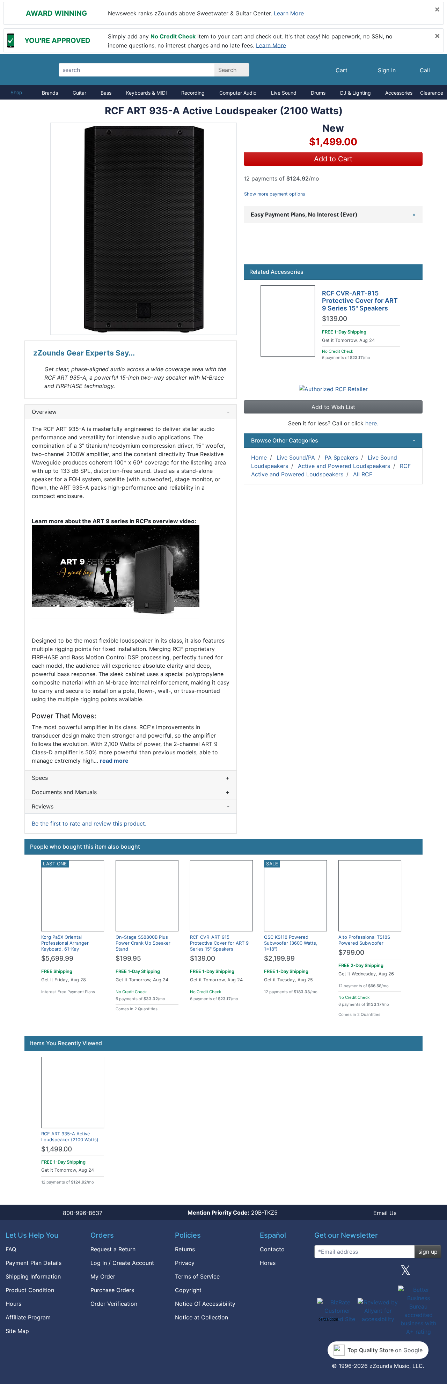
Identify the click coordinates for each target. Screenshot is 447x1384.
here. (371, 423)
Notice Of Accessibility (205, 1303)
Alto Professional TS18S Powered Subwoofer (364, 940)
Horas (268, 1262)
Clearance (431, 93)
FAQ (11, 1249)
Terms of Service (197, 1276)
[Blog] (322, 1272)
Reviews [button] (130, 806)
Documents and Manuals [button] (130, 792)
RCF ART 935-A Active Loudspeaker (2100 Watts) (69, 1136)
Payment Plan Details (33, 1262)
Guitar (79, 93)
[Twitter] (405, 1272)
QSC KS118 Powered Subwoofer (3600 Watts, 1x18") (290, 943)
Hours (13, 1303)
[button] (143, 229)
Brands (50, 93)
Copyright (188, 1290)
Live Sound (283, 93)
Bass (106, 93)
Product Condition (30, 1290)
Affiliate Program (28, 1317)
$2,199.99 (279, 958)
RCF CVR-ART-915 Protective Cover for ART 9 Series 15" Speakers (360, 301)
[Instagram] (378, 1272)
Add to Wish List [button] (333, 406)
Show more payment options (274, 194)
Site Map (17, 1330)
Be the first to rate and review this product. (89, 823)
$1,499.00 (56, 1149)
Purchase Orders (112, 1290)
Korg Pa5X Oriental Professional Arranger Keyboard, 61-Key (65, 943)
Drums (318, 93)
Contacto (272, 1249)
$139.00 (334, 319)
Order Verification (113, 1303)
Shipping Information (33, 1276)
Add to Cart (333, 159)
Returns (185, 1249)
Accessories (398, 93)
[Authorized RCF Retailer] (333, 388)
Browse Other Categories (333, 440)
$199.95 (128, 958)
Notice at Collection (201, 1317)
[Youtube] (433, 1272)
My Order (102, 1276)
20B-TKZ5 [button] (233, 1212)
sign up (428, 1251)
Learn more (289, 13)
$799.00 (351, 952)
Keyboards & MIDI (146, 93)
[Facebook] (350, 1272)
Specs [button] (130, 778)
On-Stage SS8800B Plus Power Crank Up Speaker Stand (143, 943)
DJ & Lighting (355, 93)
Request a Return (112, 1249)
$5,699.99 (57, 958)
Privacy (185, 1262)
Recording (193, 93)
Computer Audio (237, 93)
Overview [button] (130, 412)
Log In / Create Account (122, 1262)
